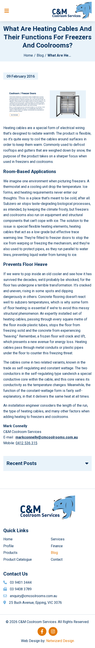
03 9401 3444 (21, 582)
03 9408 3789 (21, 589)
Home (28, 55)
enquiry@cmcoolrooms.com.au (33, 596)
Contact (57, 559)
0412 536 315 (26, 443)
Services (58, 539)
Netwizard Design (60, 641)
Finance (57, 546)
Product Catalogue (17, 559)
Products (10, 553)
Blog (40, 55)
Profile (8, 546)
